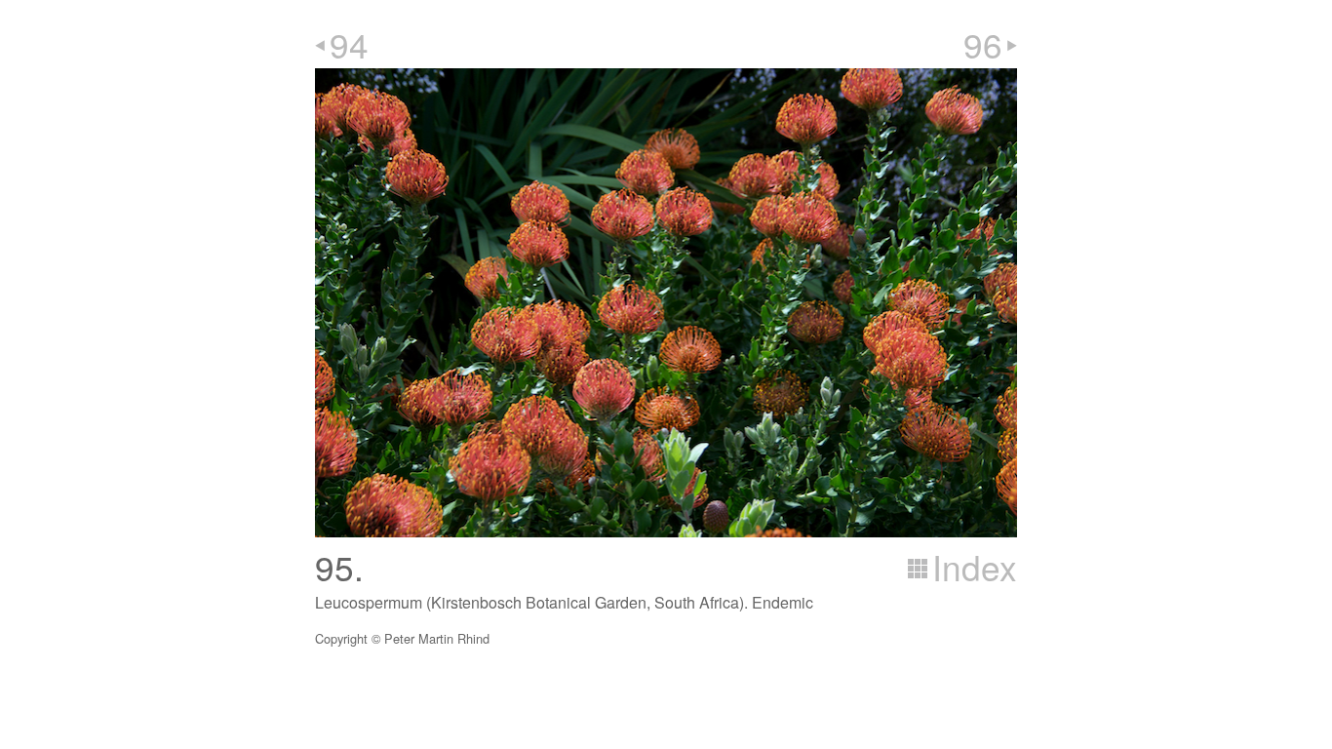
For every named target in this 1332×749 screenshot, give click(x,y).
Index (974, 566)
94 (349, 44)
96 (982, 44)
